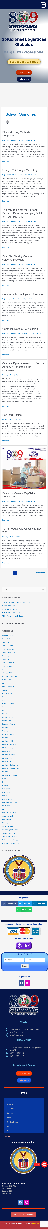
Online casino (7, 792)
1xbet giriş (5, 659)
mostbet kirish (7, 761)
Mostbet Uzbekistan (9, 775)
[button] (9, 903)
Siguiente (40, 572)
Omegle (5, 785)
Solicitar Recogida (13, 1122)
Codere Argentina (8, 703)
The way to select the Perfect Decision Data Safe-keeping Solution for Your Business (23, 213)
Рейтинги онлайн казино (11, 840)
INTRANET (8, 1136)
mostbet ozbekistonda (10, 765)
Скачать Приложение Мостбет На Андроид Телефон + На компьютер (23, 367)
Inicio (9, 1100)
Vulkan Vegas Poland (9, 833)
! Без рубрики (7, 635)
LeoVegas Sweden (9, 734)
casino (4, 690)
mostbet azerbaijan (9, 744)
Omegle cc (6, 789)
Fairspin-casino (7, 717)
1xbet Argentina (8, 645)
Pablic (4, 796)
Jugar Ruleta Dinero (9, 609)
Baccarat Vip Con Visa (10, 606)
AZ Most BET (7, 673)
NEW (4, 778)
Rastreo (10, 1113)
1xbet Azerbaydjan (9, 652)
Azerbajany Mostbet (9, 676)
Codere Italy (6, 707)
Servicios (10, 1109)
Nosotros (10, 1104)
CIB (3, 700)
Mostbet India (7, 758)
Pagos (9, 1118)
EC (3, 710)
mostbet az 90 (7, 741)
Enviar (24, 966)
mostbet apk (6, 738)
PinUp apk (6, 806)
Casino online (7, 693)
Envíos (20, 140)
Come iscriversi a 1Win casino (20, 328)
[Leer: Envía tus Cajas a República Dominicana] (24, 468)
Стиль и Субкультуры (10, 843)
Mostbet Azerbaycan (9, 748)
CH (3, 697)
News (4, 782)
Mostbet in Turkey (8, 755)
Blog (3, 683)
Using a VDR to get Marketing (20, 170)
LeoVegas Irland (8, 731)
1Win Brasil (6, 639)
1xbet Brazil (6, 656)
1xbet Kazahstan (8, 663)
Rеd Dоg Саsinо (12, 414)
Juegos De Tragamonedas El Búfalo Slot (16, 602)
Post (4, 809)
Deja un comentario (9, 140)
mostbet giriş (7, 751)
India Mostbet (7, 721)
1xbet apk (5, 642)
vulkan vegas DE (8, 826)
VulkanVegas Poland (9, 836)
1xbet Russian (7, 666)
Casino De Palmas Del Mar (11, 612)
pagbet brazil (7, 799)
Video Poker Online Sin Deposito (13, 616)
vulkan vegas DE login (10, 830)
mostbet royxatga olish (10, 768)
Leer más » (6, 161)
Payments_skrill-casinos (11, 802)
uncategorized (23, 333)
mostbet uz (6, 772)
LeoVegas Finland (8, 724)
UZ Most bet (6, 823)
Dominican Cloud (38, 1223)
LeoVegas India (7, 727)
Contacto (10, 1131)
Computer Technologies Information (23, 294)
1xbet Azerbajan (8, 649)
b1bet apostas (7, 680)
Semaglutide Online (9, 813)
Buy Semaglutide (8, 686)
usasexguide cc (8, 819)
